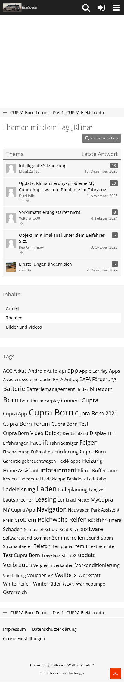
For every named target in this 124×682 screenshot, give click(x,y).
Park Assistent (105, 510)
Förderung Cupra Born (80, 451)
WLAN (69, 584)
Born (11, 400)
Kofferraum (105, 470)
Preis (8, 520)
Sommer (42, 538)
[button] (86, 8)
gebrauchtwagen (39, 461)
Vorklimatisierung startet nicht (49, 212)
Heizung (92, 460)
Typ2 (71, 555)
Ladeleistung (19, 489)
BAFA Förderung (97, 379)
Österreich (15, 592)
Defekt (53, 432)
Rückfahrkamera (104, 520)
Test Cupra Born (21, 555)
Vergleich (42, 565)
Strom (107, 538)
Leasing (45, 499)
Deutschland (75, 433)
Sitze (74, 529)
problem (25, 519)
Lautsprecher (18, 499)
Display (98, 433)
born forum (31, 401)
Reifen (78, 519)
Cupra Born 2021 (96, 413)
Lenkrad (66, 499)
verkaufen (64, 565)
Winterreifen (17, 583)
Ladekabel (97, 479)
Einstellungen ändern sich (45, 264)
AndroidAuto (42, 371)
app (72, 370)
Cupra (90, 400)
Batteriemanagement (50, 389)
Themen (14, 318)
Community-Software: (62, 665)
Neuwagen (79, 510)
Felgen (88, 442)
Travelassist (53, 555)
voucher (36, 575)
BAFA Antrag (65, 379)
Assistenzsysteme (21, 379)
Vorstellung (14, 575)
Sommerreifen (68, 537)
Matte (83, 500)
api (62, 371)
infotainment (58, 470)
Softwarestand (17, 538)
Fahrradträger (64, 443)
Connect (70, 400)
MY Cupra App (19, 509)
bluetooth (101, 389)
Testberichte (101, 546)
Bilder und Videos (24, 327)
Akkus (20, 371)
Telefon (42, 546)
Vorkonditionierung (97, 565)
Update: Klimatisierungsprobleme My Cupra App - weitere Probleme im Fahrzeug (62, 186)
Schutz (51, 529)
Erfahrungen (16, 443)
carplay (52, 401)
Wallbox (66, 575)
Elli (111, 433)
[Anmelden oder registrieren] (101, 8)
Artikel (12, 308)
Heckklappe (69, 461)
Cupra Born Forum (26, 423)
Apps (114, 371)
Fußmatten (42, 452)
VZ (50, 575)
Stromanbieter (17, 546)
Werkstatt (89, 575)
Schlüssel (33, 529)
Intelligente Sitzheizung (43, 165)
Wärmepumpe (90, 584)
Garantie (11, 461)
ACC (7, 371)
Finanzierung (16, 452)
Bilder (82, 389)
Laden (47, 488)
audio (45, 379)
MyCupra (102, 499)
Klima (84, 470)
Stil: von (62, 673)
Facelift (39, 442)
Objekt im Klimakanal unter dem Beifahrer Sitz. (62, 238)
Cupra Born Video (23, 433)
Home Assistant (21, 470)
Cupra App (15, 413)
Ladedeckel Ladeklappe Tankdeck (51, 479)
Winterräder (47, 583)
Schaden (13, 529)
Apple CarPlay (93, 371)
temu (81, 546)
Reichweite (53, 519)
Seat (64, 529)
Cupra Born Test (69, 424)
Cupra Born (51, 412)
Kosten (10, 479)
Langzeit (97, 490)
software (92, 529)
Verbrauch (17, 565)
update (87, 554)
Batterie (14, 389)
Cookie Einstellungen (24, 638)
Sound (92, 538)
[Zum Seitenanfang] (115, 673)
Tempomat (63, 546)
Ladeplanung (73, 489)
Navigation (52, 509)
